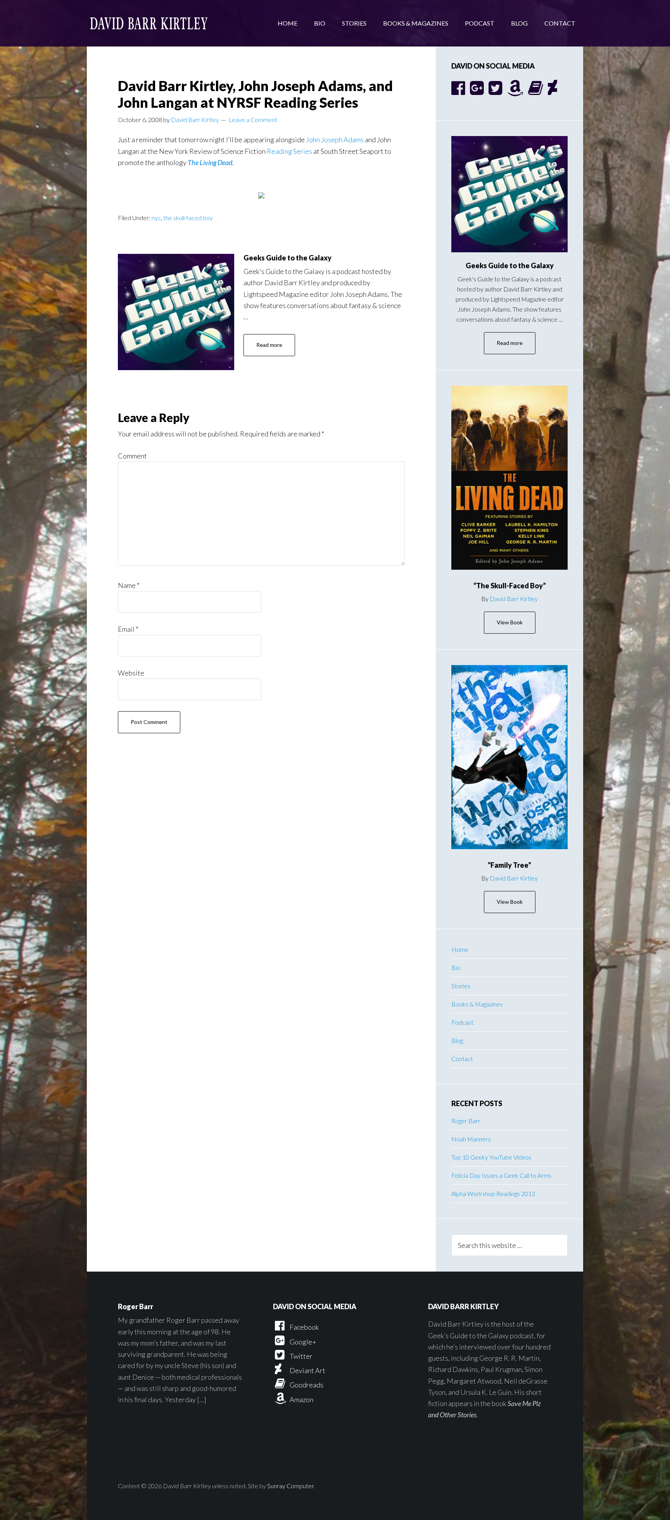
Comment (132, 456)
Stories (460, 985)
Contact (462, 1058)
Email (128, 629)
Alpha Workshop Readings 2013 (493, 1193)
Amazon (300, 1399)
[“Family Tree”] (509, 757)
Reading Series (289, 151)
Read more (269, 344)
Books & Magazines (477, 1004)
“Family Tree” (509, 865)
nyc (156, 217)
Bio (455, 967)
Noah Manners (471, 1139)
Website (131, 673)
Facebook (303, 1327)
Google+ (302, 1341)
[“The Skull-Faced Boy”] (509, 478)
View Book (510, 622)
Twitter (300, 1356)
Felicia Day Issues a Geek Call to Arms (501, 1175)
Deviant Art (306, 1370)
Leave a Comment (252, 119)
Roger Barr (465, 1120)
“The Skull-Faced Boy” (509, 585)
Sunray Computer (290, 1485)
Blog (457, 1040)
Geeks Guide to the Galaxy (287, 257)
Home (459, 949)
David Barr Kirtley (149, 23)
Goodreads (305, 1384)
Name (129, 585)
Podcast (462, 1022)
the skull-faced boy (188, 217)
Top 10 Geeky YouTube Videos (491, 1157)
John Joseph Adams (335, 139)
